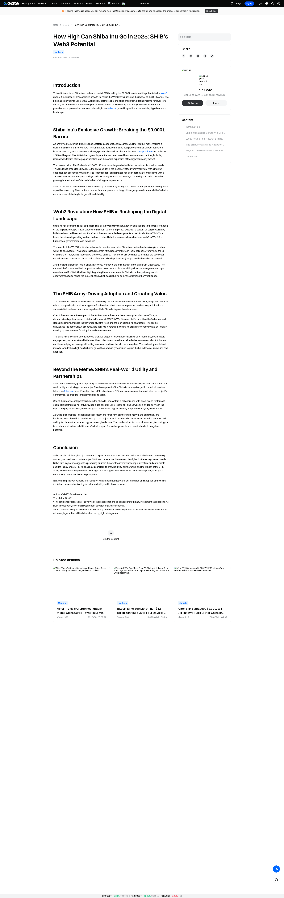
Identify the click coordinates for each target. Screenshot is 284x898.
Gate (55, 24)
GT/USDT (165, 896)
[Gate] (11, 3)
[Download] (276, 869)
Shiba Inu (111, 108)
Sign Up (249, 3)
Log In (239, 3)
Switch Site (211, 11)
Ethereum (69, 391)
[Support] (276, 879)
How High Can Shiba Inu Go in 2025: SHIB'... (97, 24)
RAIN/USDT (136, 896)
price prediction (145, 151)
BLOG (66, 24)
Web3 (164, 93)
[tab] (204, 127)
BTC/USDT (107, 896)
